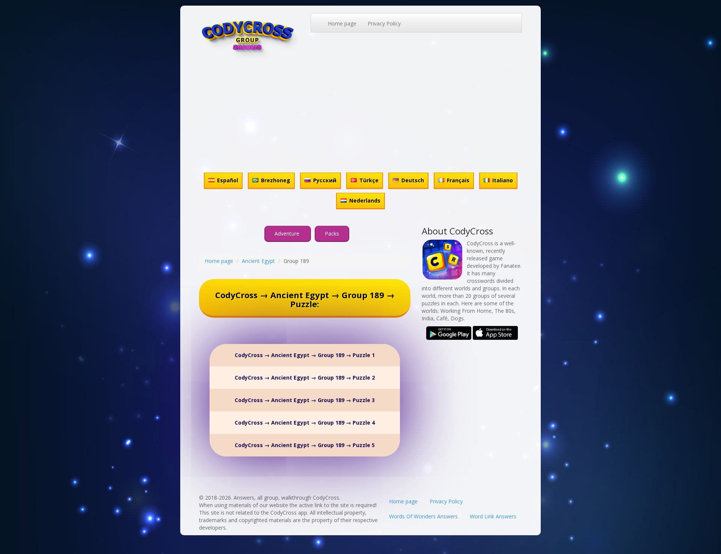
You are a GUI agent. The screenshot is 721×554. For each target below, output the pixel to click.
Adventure (288, 233)
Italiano (502, 180)
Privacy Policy (384, 23)
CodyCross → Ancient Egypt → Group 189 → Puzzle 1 (305, 355)
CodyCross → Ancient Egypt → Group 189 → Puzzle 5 (305, 445)
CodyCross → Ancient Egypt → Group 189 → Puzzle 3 (305, 400)
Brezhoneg (275, 180)
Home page (342, 23)
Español (227, 180)
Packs (332, 233)
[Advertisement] (360, 114)
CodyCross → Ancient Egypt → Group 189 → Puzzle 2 (305, 377)
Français (458, 180)
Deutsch (412, 180)
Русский (324, 180)
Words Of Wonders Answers (423, 516)
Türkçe (369, 180)
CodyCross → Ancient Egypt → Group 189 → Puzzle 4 (305, 422)
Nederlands (364, 200)
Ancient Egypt (258, 260)
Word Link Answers (493, 516)
